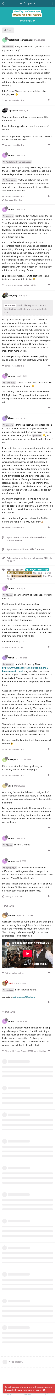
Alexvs (9, 595)
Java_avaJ (10, 382)
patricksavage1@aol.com (24, 997)
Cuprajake (11, 180)
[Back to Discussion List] (3, 3)
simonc (9, 46)
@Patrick (37, 435)
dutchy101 (11, 867)
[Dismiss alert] (44, 1390)
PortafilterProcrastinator (18, 162)
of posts (26, 3)
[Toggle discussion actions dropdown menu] (52, 3)
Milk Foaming (37, 549)
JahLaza (9, 990)
